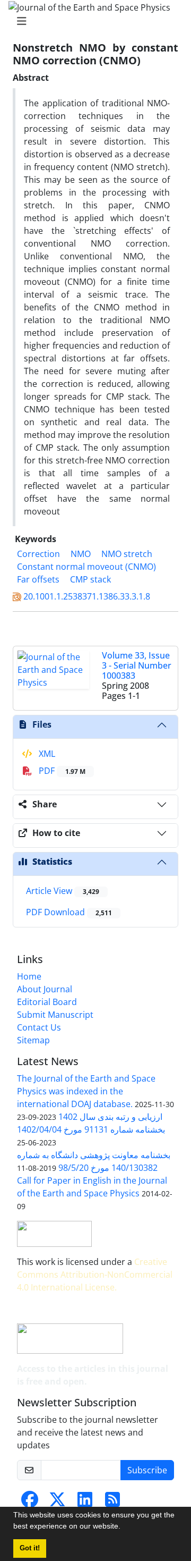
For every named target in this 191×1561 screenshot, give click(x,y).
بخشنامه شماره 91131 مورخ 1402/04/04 (91, 1129)
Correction (38, 554)
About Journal (44, 989)
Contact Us (39, 1027)
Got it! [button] (30, 1548)
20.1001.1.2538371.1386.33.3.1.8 (86, 596)
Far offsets (38, 579)
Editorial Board (47, 1002)
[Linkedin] (85, 1502)
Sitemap (33, 1040)
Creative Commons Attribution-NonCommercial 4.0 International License (94, 1274)
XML (46, 754)
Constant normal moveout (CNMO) (86, 566)
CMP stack (90, 579)
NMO (81, 554)
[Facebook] (29, 1502)
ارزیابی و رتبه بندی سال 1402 (110, 1117)
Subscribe (147, 1470)
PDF (61, 771)
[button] (124, 1527)
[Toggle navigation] (92, 21)
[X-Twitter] (57, 1502)
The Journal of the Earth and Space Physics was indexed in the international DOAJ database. (86, 1091)
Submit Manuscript (55, 1014)
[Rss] (112, 1502)
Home (29, 976)
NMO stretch (126, 554)
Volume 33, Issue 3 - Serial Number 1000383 (136, 665)
